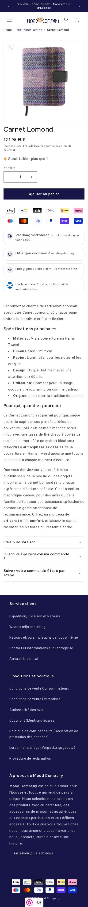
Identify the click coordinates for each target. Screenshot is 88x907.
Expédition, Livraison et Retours (34, 616)
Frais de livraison (34, 146)
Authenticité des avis (26, 710)
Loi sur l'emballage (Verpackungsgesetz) (42, 747)
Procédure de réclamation (30, 758)
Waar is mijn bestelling (27, 627)
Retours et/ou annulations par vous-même (43, 637)
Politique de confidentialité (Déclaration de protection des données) (43, 734)
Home (8, 30)
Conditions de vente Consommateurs (39, 688)
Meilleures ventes (29, 30)
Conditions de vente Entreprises (35, 699)
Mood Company (49, 898)
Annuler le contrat (23, 659)
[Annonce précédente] (9, 6)
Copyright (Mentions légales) (32, 720)
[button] (9, 20)
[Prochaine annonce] (79, 6)
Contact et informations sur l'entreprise (41, 648)
